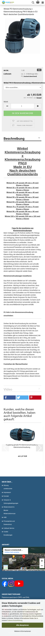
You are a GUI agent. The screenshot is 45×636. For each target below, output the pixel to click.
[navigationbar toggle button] (42, 2)
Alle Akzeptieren (22, 625)
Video (8, 389)
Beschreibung (14, 139)
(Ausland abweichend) (30, 76)
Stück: (6, 102)
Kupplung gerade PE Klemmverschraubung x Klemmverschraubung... (22, 446)
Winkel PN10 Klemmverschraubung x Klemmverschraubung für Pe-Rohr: (22, 83)
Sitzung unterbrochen (8, 487)
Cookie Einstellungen (8, 533)
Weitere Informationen (22, 631)
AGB (5, 517)
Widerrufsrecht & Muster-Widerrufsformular (9, 510)
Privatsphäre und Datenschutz (9, 522)
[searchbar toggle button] (33, 2)
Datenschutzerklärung (14, 620)
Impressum (7, 492)
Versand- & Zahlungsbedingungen (10, 501)
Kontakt (6, 496)
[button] (7, 106)
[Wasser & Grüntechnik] (7, 2)
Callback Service (9, 528)
